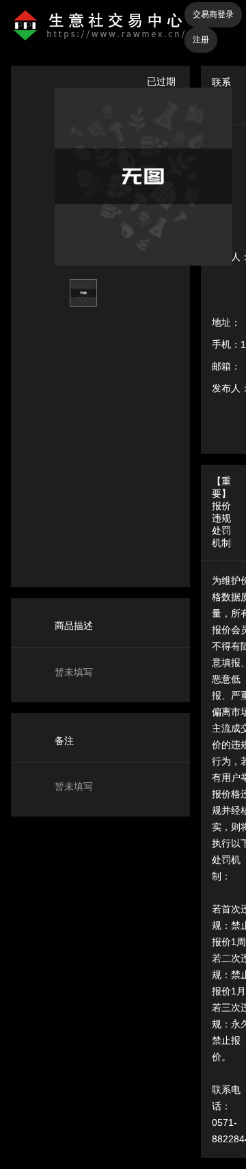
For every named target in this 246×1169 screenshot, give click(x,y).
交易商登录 (213, 14)
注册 (201, 39)
